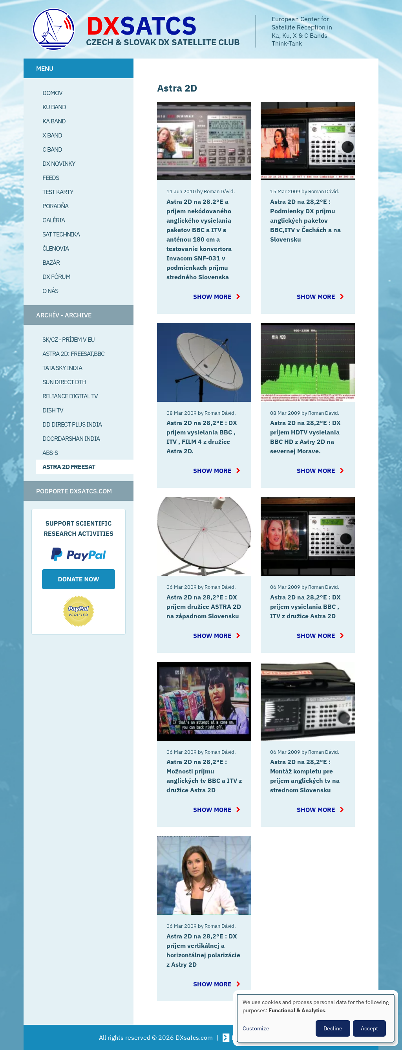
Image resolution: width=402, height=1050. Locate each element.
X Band (52, 135)
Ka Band (54, 121)
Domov (52, 93)
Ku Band (54, 107)
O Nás (50, 291)
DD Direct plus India (72, 424)
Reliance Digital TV (70, 396)
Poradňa (55, 206)
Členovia (55, 248)
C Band (52, 149)
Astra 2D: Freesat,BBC (73, 353)
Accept (369, 1028)
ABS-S (50, 452)
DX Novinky (58, 163)
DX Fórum (56, 276)
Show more (217, 296)
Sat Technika (61, 234)
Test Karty (57, 192)
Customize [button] (256, 1028)
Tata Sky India (62, 368)
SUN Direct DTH (64, 382)
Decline (332, 1028)
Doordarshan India (71, 438)
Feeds (50, 177)
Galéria (53, 220)
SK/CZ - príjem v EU (68, 339)
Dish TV (52, 410)
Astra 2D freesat (68, 467)
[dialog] (315, 1018)
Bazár (51, 262)
